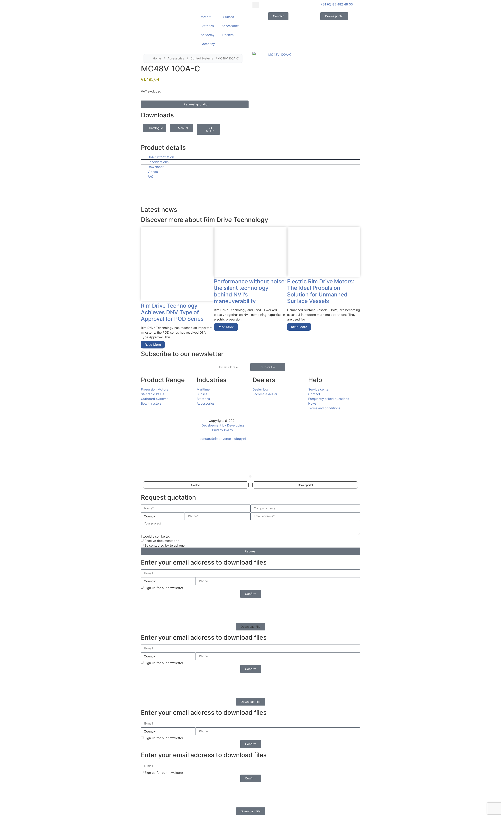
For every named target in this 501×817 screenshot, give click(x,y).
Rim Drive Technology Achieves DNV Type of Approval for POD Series (172, 312)
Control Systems (202, 58)
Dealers (227, 35)
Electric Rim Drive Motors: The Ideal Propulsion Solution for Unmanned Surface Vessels (320, 291)
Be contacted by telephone (164, 545)
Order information (161, 157)
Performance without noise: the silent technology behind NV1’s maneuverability (250, 291)
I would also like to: (155, 536)
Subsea (228, 17)
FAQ (150, 177)
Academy (207, 35)
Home (157, 58)
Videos (153, 172)
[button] (255, 5)
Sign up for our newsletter (163, 588)
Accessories (230, 26)
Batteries (207, 26)
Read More (153, 345)
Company (208, 44)
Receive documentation (161, 541)
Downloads (156, 167)
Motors (206, 17)
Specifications (158, 162)
